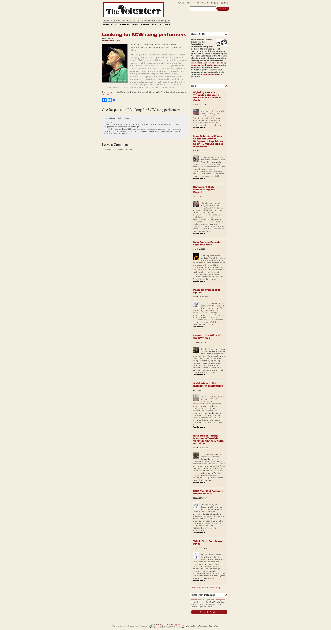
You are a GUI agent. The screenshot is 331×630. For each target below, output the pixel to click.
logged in (114, 149)
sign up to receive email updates (209, 64)
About (181, 3)
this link (105, 94)
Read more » (199, 127)
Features (124, 24)
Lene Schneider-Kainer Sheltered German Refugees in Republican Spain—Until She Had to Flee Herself (208, 141)
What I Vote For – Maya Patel (207, 542)
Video (154, 24)
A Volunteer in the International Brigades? (208, 384)
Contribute (212, 3)
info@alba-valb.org (208, 74)
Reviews (145, 24)
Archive (201, 3)
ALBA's (194, 600)
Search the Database (209, 612)
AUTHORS (165, 24)
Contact (190, 3)
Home (106, 24)
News (134, 24)
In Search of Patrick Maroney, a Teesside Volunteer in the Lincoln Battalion (208, 439)
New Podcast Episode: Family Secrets (207, 243)
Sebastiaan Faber (112, 40)
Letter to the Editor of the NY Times (206, 336)
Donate (224, 3)
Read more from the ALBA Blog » (206, 587)
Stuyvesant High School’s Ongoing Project (204, 190)
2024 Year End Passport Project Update (208, 492)
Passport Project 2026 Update (207, 291)
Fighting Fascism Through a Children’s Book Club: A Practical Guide (207, 96)
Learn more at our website (203, 63)
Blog (114, 24)
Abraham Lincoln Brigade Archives (169, 624)
